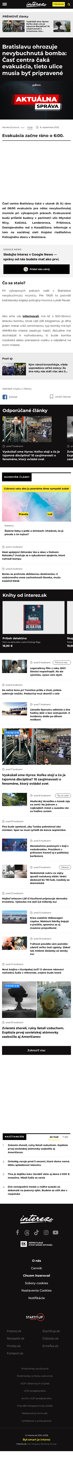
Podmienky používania (34, 1368)
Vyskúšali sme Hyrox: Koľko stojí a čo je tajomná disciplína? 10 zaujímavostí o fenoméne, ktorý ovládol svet (31, 455)
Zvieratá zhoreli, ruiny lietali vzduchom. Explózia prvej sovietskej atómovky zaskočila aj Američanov (38, 1149)
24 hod (54, 1136)
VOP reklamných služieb (34, 1383)
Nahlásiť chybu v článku (17, 388)
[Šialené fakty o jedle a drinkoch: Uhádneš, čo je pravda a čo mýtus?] (36, 503)
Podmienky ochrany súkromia (35, 1376)
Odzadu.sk (50, 1338)
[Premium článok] (12, 733)
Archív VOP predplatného (36, 1398)
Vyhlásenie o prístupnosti (37, 1420)
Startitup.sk (51, 1331)
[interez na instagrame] (46, 1231)
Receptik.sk (15, 1338)
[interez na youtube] (55, 1231)
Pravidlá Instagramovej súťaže (35, 1405)
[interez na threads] (27, 1231)
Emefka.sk (50, 1346)
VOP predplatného (35, 1390)
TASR (30, 127)
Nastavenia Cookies (36, 1290)
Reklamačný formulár (35, 1413)
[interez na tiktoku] (36, 1231)
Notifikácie (36, 1298)
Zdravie (65, 867)
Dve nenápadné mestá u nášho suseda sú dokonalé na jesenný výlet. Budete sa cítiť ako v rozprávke (37, 1190)
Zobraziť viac (36, 1050)
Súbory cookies (36, 1283)
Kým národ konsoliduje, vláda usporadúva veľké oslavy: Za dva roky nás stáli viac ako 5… (48, 368)
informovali (31, 316)
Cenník (36, 1268)
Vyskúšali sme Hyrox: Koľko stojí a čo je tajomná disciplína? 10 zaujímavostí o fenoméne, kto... (38, 26)
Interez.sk (14, 1331)
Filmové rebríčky (63, 662)
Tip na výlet (63, 795)
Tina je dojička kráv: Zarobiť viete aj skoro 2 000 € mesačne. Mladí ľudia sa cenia (39, 1176)
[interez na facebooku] (17, 1231)
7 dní (65, 1136)
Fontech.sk (15, 1353)
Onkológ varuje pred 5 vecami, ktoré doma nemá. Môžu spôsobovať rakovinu (39, 1163)
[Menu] (5, 4)
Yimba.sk (14, 1346)
